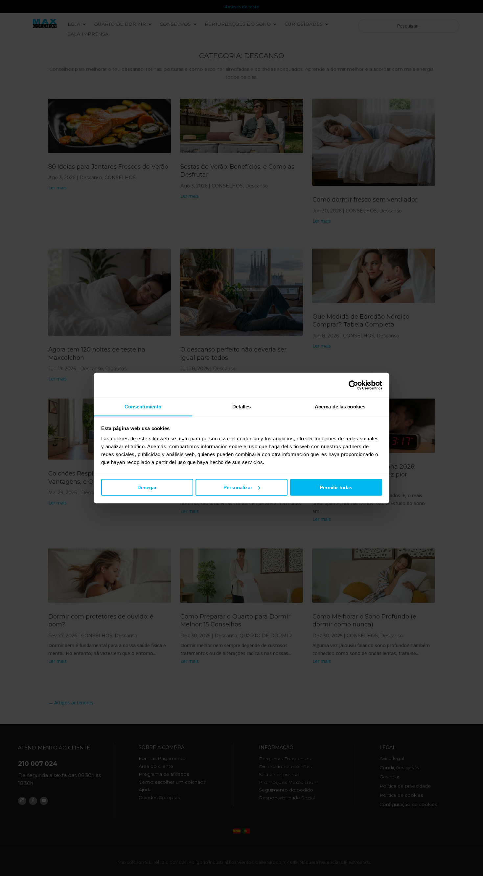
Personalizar (237, 487)
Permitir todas (336, 487)
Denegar (147, 487)
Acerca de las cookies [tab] (340, 406)
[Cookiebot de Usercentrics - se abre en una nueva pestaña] (353, 385)
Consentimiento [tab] (143, 406)
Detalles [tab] (241, 406)
